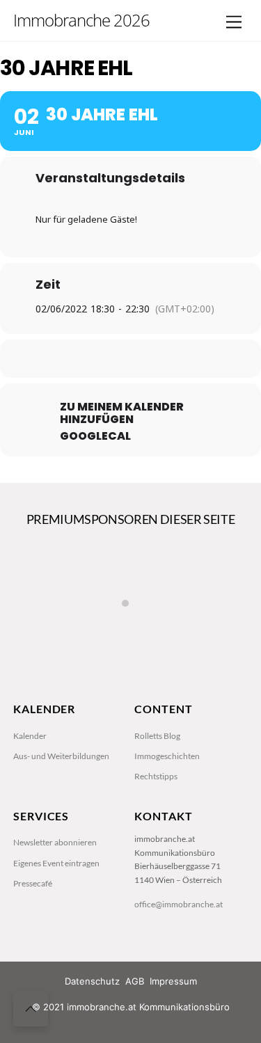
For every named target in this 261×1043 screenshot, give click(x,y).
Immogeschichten (167, 756)
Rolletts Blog (157, 736)
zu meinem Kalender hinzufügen (122, 413)
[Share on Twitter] (101, 359)
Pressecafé (32, 883)
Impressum (173, 981)
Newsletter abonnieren (55, 842)
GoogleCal (95, 436)
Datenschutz (92, 981)
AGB (134, 981)
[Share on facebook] (73, 359)
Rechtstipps (155, 776)
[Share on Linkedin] (129, 359)
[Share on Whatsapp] (157, 359)
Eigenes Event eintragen (56, 863)
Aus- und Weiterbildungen (61, 756)
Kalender (30, 736)
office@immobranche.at (178, 904)
